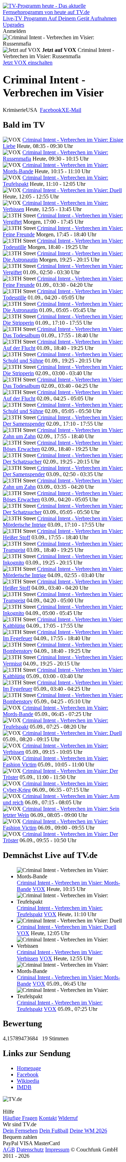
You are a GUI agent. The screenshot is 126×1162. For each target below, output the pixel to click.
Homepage (29, 1068)
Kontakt (48, 1118)
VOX (39, 889)
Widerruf (68, 1118)
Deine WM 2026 (88, 1131)
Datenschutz (30, 1150)
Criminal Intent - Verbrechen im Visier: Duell (72, 190)
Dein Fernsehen (20, 1131)
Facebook (51, 110)
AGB (9, 1150)
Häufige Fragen (20, 1118)
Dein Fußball (53, 1131)
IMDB (24, 1087)
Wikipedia (28, 1081)
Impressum (57, 1150)
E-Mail (73, 110)
